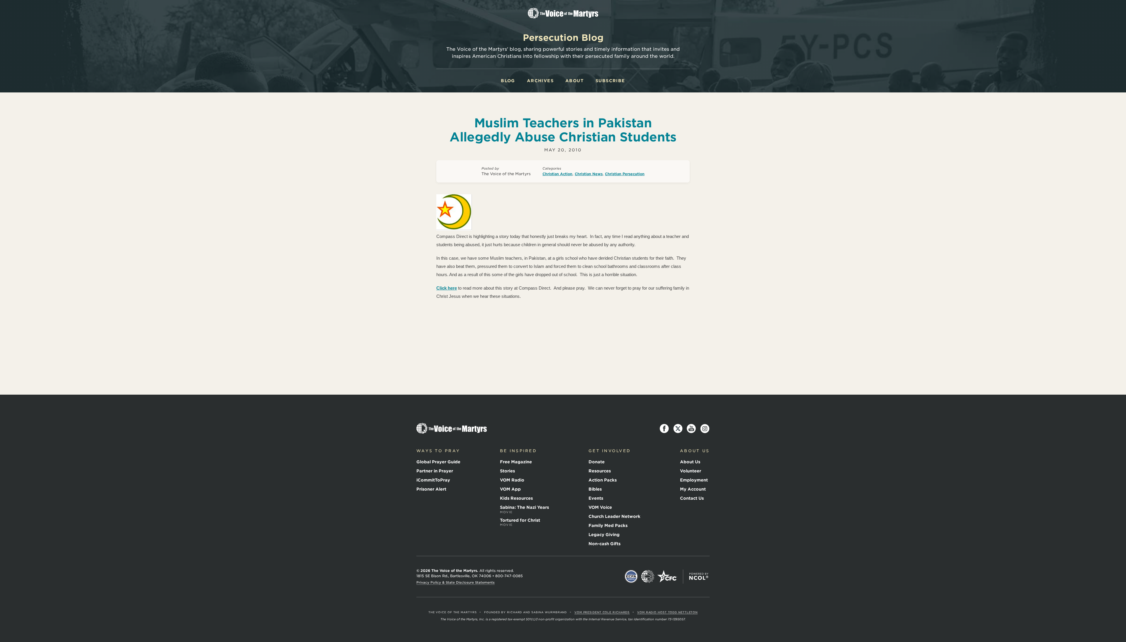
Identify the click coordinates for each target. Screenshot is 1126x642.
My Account (693, 489)
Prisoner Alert (431, 489)
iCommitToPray (433, 480)
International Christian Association (648, 577)
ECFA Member (631, 577)
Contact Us (692, 498)
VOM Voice (600, 507)
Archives (540, 80)
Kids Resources (516, 498)
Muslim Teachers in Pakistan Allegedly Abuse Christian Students (563, 130)
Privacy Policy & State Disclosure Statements (455, 582)
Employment (694, 480)
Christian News (589, 174)
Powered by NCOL (698, 577)
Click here (446, 287)
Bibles (595, 489)
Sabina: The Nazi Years (524, 509)
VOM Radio (512, 480)
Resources (600, 471)
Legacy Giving (604, 534)
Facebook (664, 428)
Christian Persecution (625, 174)
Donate (597, 461)
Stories (507, 471)
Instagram (705, 428)
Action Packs (603, 480)
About (574, 80)
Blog (508, 80)
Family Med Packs (608, 525)
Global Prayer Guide (438, 461)
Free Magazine (516, 461)
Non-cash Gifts (604, 543)
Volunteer (690, 471)
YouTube (691, 428)
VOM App (510, 489)
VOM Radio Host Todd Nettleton (667, 612)
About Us (690, 461)
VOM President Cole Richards (602, 612)
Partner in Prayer (434, 471)
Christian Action (557, 174)
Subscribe (610, 80)
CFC (667, 577)
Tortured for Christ (520, 522)
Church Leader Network (614, 516)
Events (596, 498)
